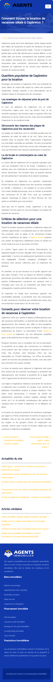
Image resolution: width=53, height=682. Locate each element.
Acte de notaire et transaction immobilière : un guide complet (14, 440)
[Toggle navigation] (48, 6)
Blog (5, 38)
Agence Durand (37, 237)
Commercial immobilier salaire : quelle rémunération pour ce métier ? (39, 442)
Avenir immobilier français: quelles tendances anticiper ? (25, 517)
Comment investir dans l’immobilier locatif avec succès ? (26, 529)
